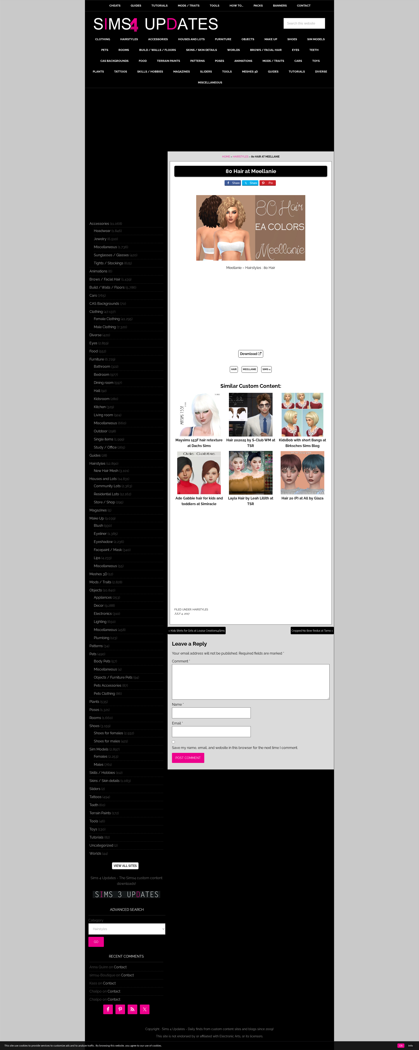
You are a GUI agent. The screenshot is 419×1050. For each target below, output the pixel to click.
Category (95, 920)
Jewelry (100, 239)
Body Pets (102, 661)
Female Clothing (107, 319)
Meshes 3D (98, 574)
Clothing (96, 312)
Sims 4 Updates (158, 25)
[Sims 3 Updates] (126, 894)
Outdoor (101, 431)
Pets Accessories (107, 685)
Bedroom (101, 375)
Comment (181, 661)
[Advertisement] (209, 120)
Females (100, 756)
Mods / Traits (100, 582)
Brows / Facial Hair (104, 279)
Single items (103, 439)
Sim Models (98, 749)
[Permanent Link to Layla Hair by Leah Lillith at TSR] (251, 492)
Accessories (99, 224)
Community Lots (107, 486)
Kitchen (100, 407)
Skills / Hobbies (102, 773)
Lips (97, 558)
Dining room (103, 383)
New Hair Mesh (106, 471)
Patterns (96, 646)
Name (178, 704)
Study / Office (105, 447)
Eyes (93, 343)
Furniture (96, 359)
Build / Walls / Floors (107, 287)
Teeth (93, 805)
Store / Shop (104, 502)
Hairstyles (240, 156)
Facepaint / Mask (108, 550)
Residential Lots (106, 494)
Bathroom (102, 366)
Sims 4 (266, 369)
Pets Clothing (104, 693)
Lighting (100, 622)
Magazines (98, 510)
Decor (99, 605)
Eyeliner (100, 534)
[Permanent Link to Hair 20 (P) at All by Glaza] (302, 492)
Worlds (95, 853)
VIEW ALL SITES (125, 866)
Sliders (94, 789)
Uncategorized (101, 845)
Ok (401, 1045)
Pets (92, 654)
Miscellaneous (105, 247)
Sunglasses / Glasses (111, 255)
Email (177, 723)
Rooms (95, 718)
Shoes (94, 726)
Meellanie (249, 369)
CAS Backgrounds (104, 303)
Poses (94, 710)
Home (226, 156)
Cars (93, 295)
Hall (97, 391)
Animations (98, 271)
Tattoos (95, 797)
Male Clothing (105, 327)
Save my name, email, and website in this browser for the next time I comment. (235, 748)
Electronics (103, 614)
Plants (94, 702)
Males (98, 764)
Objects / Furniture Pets (113, 677)
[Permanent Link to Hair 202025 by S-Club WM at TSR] (251, 434)
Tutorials (96, 837)
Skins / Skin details (104, 781)
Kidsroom (102, 399)
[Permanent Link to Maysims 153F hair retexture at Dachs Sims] (199, 434)
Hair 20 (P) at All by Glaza (302, 498)
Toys (93, 829)
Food (93, 351)
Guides (95, 455)
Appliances (103, 597)
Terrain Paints (100, 813)
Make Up (96, 518)
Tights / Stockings (108, 263)
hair (234, 369)
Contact (120, 967)
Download (249, 354)
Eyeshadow (103, 542)
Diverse (95, 335)
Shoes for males (107, 741)
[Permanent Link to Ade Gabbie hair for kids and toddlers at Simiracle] (199, 492)
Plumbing (101, 638)
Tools (93, 821)
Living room (103, 415)
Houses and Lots (103, 479)
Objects (95, 590)
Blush (98, 525)
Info (410, 1045)
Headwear (102, 231)
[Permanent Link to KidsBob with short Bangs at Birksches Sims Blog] (302, 434)
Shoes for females (108, 733)
